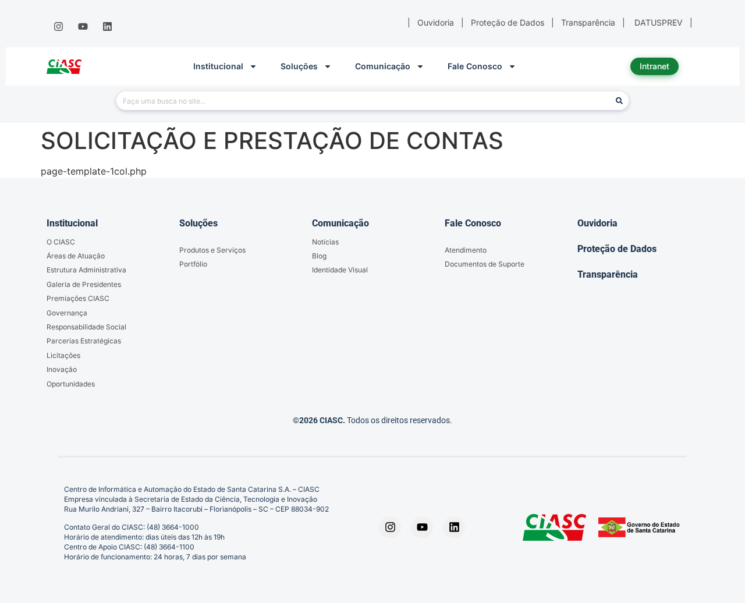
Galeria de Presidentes (84, 284)
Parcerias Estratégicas (84, 340)
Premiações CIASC (78, 298)
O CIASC (61, 241)
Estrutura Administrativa (86, 269)
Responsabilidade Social (86, 326)
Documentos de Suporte (484, 264)
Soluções (299, 66)
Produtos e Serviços (212, 250)
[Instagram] (58, 27)
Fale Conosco (475, 66)
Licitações (63, 355)
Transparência (607, 274)
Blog (319, 255)
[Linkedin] (107, 27)
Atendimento (466, 250)
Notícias (325, 241)
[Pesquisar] (619, 100)
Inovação (62, 369)
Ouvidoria (597, 223)
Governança (67, 312)
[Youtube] (82, 27)
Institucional (218, 66)
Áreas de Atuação (76, 255)
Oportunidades (71, 383)
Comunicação (382, 66)
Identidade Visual (340, 269)
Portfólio (193, 264)
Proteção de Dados (617, 248)
